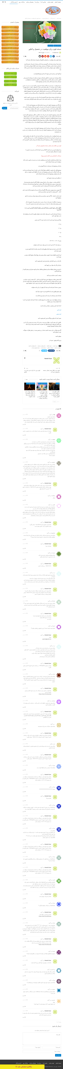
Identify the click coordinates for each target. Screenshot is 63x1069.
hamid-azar (48, 428)
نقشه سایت (50, 2)
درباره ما (37, 2)
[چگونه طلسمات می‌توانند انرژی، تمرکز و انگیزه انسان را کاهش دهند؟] (54, 386)
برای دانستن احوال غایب (10, 34)
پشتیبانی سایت (29, 2)
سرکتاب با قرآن (10, 77)
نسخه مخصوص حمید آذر (35, 347)
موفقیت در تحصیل (57, 347)
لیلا (54, 414)
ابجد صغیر (58, 314)
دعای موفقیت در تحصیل (41, 345)
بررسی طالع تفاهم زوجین (10, 48)
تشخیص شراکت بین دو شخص (10, 27)
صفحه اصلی (58, 2)
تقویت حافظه (49, 345)
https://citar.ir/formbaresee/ (45, 694)
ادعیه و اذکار (14, 2)
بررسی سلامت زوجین (10, 55)
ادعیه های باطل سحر (43, 383)
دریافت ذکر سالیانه (10, 81)
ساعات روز (22, 2)
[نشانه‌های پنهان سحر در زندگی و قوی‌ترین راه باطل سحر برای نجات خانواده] (29, 386)
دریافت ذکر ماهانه (10, 84)
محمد (53, 439)
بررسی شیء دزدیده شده (10, 51)
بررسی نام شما (10, 37)
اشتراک (4, 108)
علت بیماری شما (10, 44)
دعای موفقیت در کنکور (32, 345)
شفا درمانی (10, 73)
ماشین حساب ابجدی (10, 61)
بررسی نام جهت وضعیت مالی (10, 41)
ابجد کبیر (59, 310)
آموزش (57, 383)
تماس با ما (43, 2)
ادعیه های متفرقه (57, 45)
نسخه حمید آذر (43, 347)
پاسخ (24, 424)
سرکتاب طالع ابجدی (10, 30)
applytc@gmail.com (46, 639)
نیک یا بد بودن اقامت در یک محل (10, 58)
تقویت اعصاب (55, 345)
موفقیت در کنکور (50, 347)
